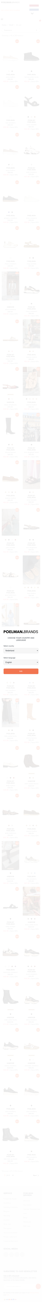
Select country (9, 646)
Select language (9, 658)
